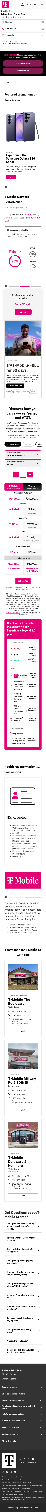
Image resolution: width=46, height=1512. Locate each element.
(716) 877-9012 (18, 1180)
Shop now (11, 177)
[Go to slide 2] (20, 187)
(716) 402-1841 (18, 1094)
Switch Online (23, 71)
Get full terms (33, 392)
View (23, 1031)
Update (23, 312)
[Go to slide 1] (9, 187)
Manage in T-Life (23, 63)
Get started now (15, 386)
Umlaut (28, 214)
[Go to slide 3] (32, 187)
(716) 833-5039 (18, 1015)
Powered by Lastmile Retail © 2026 (23, 1507)
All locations (12, 82)
